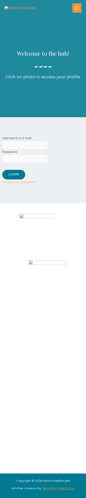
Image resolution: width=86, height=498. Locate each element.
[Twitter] (56, 302)
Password (9, 152)
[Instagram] (42, 302)
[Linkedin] (49, 302)
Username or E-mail (16, 138)
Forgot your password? (19, 182)
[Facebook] (35, 302)
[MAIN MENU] (76, 7)
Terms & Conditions (57, 443)
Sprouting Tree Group (58, 488)
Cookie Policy (57, 437)
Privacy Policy (57, 432)
